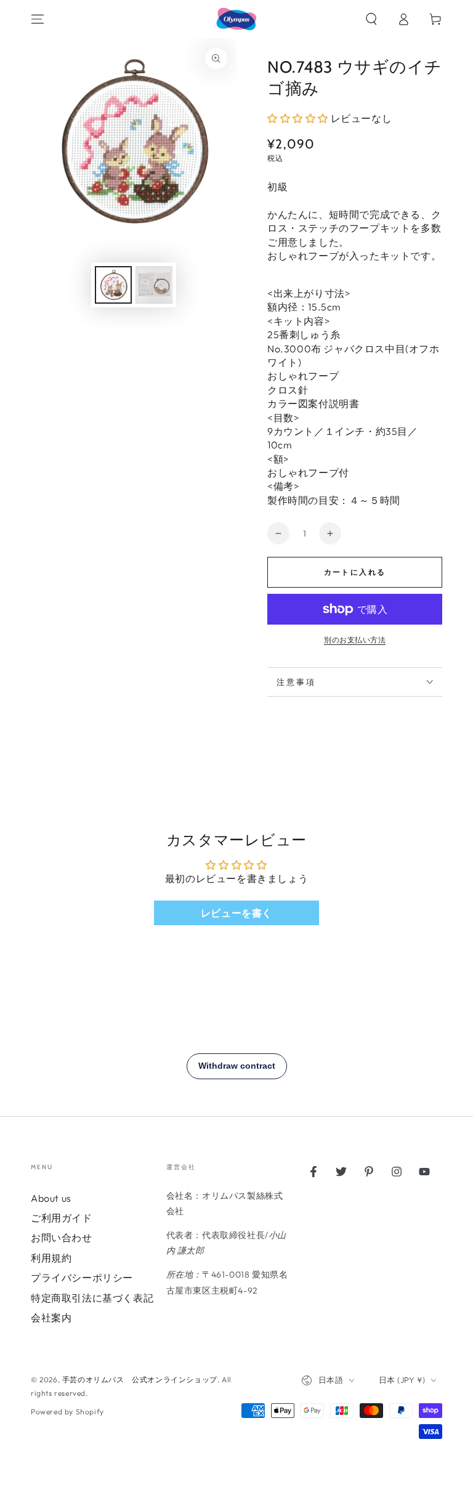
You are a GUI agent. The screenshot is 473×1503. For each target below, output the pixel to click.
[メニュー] (38, 19)
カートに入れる (355, 572)
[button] (371, 19)
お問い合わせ (61, 1237)
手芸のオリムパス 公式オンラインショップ (139, 1379)
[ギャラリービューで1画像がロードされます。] (113, 285)
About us (51, 1198)
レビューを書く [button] (236, 913)
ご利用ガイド (61, 1218)
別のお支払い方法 (355, 639)
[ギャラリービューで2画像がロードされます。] (153, 285)
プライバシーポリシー (82, 1277)
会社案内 (51, 1317)
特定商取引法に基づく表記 (92, 1298)
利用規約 (51, 1258)
